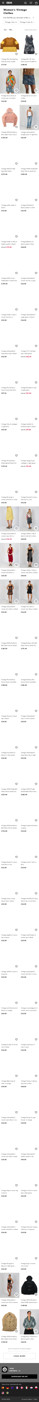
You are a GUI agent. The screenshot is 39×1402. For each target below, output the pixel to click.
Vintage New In (11, 22)
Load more (19, 1356)
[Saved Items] (31, 2)
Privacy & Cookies (27, 1399)
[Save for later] (16, 53)
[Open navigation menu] (3, 2)
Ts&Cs (35, 1399)
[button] (3, 1387)
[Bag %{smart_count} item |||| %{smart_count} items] (36, 2)
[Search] (25, 2)
